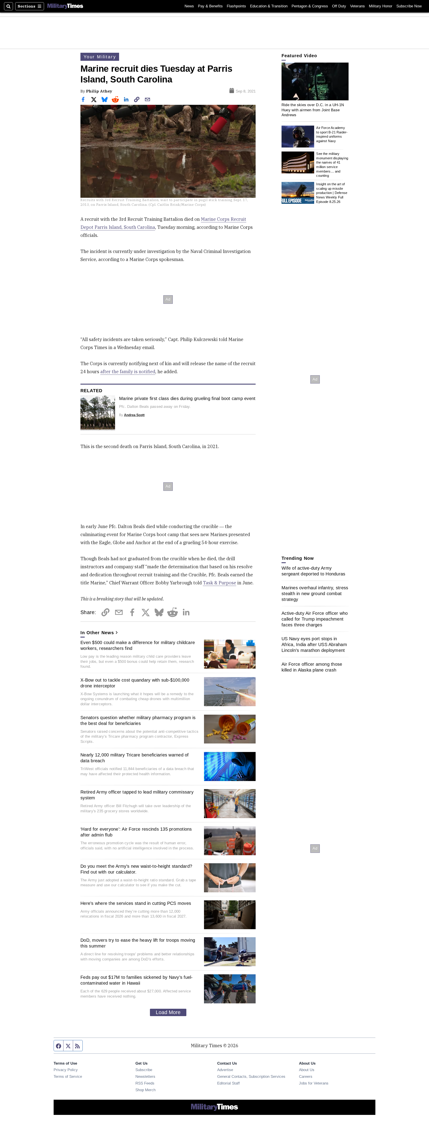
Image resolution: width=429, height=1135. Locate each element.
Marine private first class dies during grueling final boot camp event (187, 398)
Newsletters (145, 1076)
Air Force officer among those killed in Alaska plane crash (312, 667)
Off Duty (339, 6)
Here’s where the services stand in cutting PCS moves (135, 903)
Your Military (100, 56)
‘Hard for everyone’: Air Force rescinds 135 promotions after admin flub (136, 832)
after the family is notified (127, 372)
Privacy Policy (66, 1070)
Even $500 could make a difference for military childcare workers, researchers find (137, 645)
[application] (315, 81)
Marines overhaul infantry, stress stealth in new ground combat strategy (315, 593)
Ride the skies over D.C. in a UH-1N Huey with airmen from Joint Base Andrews (313, 110)
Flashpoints (236, 6)
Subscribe (143, 1070)
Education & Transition (269, 6)
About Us (306, 1070)
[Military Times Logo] (65, 6)
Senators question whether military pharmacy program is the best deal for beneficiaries (138, 720)
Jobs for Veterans (313, 1083)
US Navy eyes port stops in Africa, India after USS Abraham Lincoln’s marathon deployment (314, 644)
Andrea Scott (134, 415)
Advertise (225, 1070)
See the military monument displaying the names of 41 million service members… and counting (332, 164)
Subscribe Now (409, 6)
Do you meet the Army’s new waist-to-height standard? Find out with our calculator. (136, 869)
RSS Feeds (144, 1083)
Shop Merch (145, 1090)
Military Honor (380, 6)
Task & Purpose (219, 583)
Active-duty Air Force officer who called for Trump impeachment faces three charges (315, 619)
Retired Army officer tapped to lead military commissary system (136, 795)
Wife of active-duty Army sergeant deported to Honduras (313, 571)
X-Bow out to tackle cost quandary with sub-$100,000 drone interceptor (134, 683)
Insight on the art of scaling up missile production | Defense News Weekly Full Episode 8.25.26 (331, 193)
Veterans (357, 6)
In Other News (97, 632)
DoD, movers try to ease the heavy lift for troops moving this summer (137, 943)
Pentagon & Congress (310, 6)
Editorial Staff (228, 1083)
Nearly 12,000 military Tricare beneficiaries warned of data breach (134, 757)
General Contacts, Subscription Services (251, 1076)
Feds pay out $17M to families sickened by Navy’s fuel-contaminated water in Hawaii (136, 980)
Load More (168, 1012)
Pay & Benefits (210, 6)
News (189, 6)
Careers (305, 1076)
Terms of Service (68, 1076)
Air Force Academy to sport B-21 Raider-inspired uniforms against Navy (331, 134)
